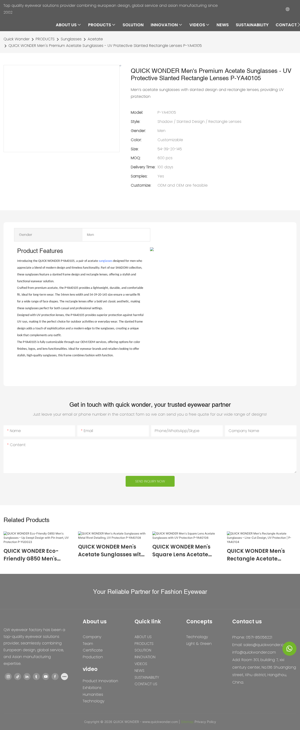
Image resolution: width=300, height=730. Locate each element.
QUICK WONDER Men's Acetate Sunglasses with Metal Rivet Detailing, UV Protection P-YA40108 (111, 550)
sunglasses (105, 261)
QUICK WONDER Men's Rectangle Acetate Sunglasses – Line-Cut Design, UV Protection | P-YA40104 (261, 555)
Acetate (95, 39)
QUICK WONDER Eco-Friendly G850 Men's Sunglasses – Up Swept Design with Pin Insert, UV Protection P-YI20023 (37, 555)
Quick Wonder (17, 39)
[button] (298, 25)
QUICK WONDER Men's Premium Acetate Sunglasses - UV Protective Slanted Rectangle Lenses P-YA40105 (105, 45)
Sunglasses (71, 39)
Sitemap (187, 722)
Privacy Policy (205, 722)
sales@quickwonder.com (266, 644)
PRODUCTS (45, 39)
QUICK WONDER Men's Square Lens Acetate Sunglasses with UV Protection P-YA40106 (181, 550)
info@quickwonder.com (254, 652)
